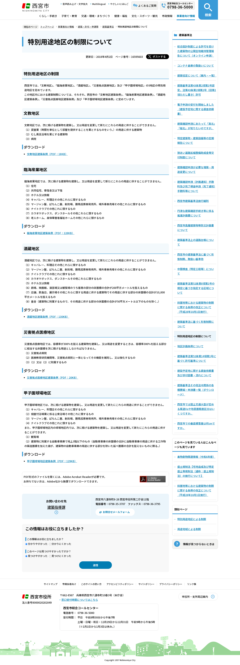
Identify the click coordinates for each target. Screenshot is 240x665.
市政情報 (167, 16)
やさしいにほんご (119, 4)
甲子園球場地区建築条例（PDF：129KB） (52, 461)
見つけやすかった (38, 556)
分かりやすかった (38, 543)
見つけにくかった (61, 556)
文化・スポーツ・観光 (145, 16)
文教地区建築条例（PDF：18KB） (47, 154)
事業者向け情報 (186, 16)
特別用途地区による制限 (191, 519)
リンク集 (191, 584)
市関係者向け (69, 584)
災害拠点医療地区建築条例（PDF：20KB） (52, 377)
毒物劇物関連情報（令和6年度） (196, 457)
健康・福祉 (120, 16)
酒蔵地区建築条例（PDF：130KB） (48, 317)
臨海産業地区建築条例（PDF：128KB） (50, 233)
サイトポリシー (146, 584)
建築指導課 (56, 507)
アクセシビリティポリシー (120, 584)
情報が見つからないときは (198, 544)
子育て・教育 (69, 16)
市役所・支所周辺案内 (195, 597)
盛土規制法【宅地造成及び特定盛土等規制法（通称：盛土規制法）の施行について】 (195, 471)
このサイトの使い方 (91, 584)
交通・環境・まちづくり (95, 16)
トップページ (47, 26)
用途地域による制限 (189, 529)
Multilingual (99, 4)
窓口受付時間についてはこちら (79, 600)
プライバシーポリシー (170, 584)
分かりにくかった (61, 543)
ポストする (159, 56)
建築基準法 (108, 26)
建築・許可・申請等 (88, 26)
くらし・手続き (48, 16)
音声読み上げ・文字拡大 (75, 4)
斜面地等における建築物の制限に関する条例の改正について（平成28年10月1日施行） (195, 490)
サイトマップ (50, 584)
